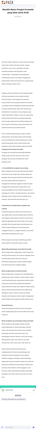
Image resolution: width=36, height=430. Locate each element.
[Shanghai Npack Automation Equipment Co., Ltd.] (7, 2)
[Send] (33, 427)
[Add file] (2, 427)
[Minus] (34, 390)
